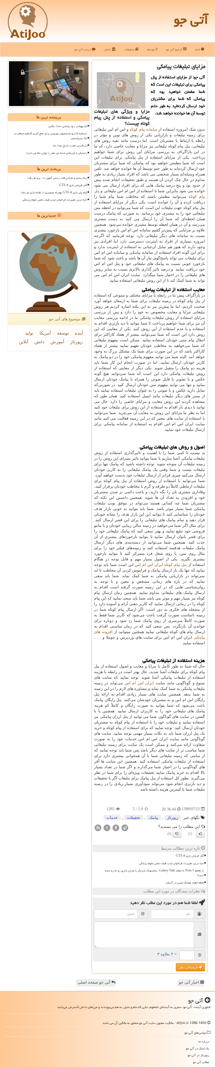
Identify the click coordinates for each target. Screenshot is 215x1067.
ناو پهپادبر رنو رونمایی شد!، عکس (67, 126)
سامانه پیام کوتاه (143, 129)
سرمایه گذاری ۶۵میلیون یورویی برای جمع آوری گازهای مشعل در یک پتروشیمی (50, 136)
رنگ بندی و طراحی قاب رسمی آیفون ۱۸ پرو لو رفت (57, 178)
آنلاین (23, 341)
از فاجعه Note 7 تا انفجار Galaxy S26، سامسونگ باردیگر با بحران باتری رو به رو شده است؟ (154, 873)
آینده (79, 333)
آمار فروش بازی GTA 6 (190, 856)
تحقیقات (129, 49)
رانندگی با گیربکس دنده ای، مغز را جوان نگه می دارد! (56, 153)
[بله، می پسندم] (200, 833)
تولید (29, 333)
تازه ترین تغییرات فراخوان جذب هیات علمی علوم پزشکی (171, 863)
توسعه (151, 49)
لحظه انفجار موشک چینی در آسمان (185, 882)
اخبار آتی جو (189, 982)
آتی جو (191, 20)
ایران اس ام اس (139, 683)
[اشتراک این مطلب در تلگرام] (125, 827)
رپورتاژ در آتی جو (198, 1055)
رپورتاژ (172, 817)
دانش (108, 49)
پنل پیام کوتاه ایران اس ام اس (161, 565)
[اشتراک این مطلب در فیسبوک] (116, 827)
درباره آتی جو (83, 49)
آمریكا (45, 333)
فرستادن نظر (189, 967)
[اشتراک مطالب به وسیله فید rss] (98, 827)
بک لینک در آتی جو (197, 1048)
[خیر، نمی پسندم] (176, 833)
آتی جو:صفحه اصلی (94, 982)
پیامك (153, 817)
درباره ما (203, 1041)
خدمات (112, 817)
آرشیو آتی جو (174, 49)
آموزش (57, 341)
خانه (198, 49)
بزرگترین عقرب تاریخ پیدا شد (70, 145)
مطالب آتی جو (201, 1062)
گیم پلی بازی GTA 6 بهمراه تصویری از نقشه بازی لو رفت (54, 192)
